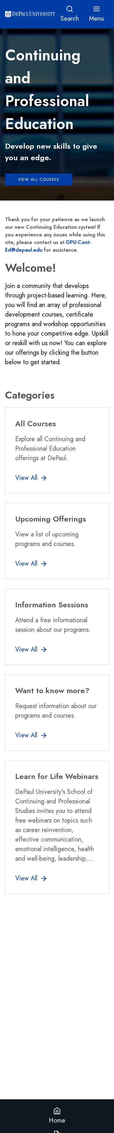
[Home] (30, 14)
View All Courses (38, 179)
